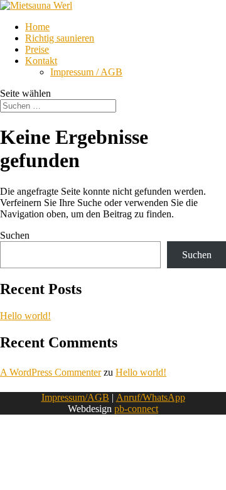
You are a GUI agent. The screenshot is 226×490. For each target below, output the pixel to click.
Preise (37, 49)
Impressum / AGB (86, 72)
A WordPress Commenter (50, 372)
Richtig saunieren (59, 38)
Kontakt (41, 60)
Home (37, 26)
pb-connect (136, 408)
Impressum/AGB (75, 397)
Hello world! (25, 315)
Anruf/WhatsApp (150, 397)
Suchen (15, 235)
